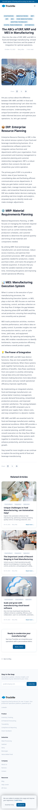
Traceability (5, 724)
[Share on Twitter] (21, 91)
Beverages (4, 751)
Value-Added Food (7, 754)
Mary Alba (21, 49)
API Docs (4, 788)
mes (12, 19)
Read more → (30, 524)
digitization (8, 16)
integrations (18, 504)
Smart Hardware (6, 731)
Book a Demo (19, 647)
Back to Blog (7, 659)
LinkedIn (4, 707)
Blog (2, 781)
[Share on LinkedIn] (17, 91)
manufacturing (22, 16)
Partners (4, 768)
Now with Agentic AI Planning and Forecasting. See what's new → (19, 1)
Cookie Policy (18, 800)
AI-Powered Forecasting (8, 721)
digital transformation (13, 25)
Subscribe (31, 684)
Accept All (21, 805)
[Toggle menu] (35, 6)
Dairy (3, 748)
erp (7, 19)
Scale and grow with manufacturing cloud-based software (16, 605)
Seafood (3, 744)
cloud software (8, 504)
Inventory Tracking (7, 717)
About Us (4, 764)
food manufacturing (24, 19)
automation (29, 25)
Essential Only (9, 805)
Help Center (5, 784)
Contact (3, 771)
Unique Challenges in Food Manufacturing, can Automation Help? (18, 510)
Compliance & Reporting (9, 727)
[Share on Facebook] (25, 91)
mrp (32, 16)
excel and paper (9, 599)
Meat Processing (6, 741)
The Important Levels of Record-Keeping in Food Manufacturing (18, 557)
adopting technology (19, 22)
